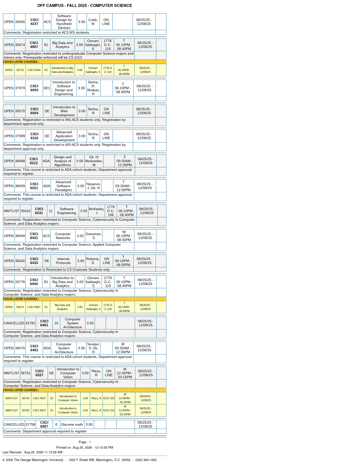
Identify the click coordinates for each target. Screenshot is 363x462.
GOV (106, 398)
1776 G (107, 67)
